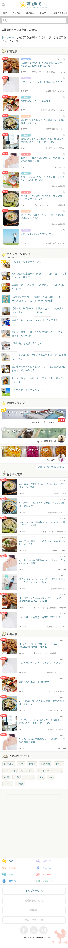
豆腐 (16, 777)
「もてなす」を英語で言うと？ (28, 390)
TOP (11, 861)
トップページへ (34, 890)
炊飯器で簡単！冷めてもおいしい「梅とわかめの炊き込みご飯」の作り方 (35, 368)
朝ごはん (9, 764)
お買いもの (48, 881)
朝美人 (12, 874)
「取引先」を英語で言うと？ (27, 343)
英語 (21, 764)
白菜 (6, 777)
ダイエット (10, 770)
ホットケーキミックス (49, 770)
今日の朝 (47, 861)
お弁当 (32, 764)
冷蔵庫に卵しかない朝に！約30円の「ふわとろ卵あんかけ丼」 (38, 287)
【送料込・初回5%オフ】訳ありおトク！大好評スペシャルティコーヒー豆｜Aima (39, 310)
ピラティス (27, 770)
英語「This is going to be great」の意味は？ (35, 320)
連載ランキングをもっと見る (51, 467)
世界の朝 (13, 881)
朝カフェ (47, 868)
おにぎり (45, 764)
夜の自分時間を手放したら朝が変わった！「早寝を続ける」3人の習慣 (38, 333)
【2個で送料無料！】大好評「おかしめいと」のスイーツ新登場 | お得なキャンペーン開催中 (39, 299)
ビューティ (48, 874)
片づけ (20, 783)
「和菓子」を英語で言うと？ (27, 262)
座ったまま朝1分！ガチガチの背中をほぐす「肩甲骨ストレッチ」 (39, 357)
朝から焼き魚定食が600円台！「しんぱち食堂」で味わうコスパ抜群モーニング (39, 275)
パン (41, 777)
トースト (28, 777)
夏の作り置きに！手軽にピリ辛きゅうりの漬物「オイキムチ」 (38, 380)
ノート (7, 783)
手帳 (51, 777)
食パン (58, 764)
